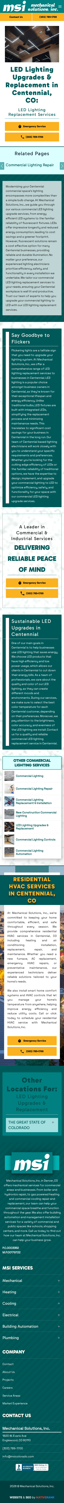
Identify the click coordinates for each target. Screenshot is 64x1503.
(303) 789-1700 (12, 1448)
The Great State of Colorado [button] (27, 1125)
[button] (60, 6)
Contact (8, 1364)
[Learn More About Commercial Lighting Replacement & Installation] (32, 801)
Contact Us (16, 17)
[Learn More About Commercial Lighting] (32, 776)
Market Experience (15, 1403)
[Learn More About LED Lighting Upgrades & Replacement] (32, 826)
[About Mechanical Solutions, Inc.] (32, 1162)
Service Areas (11, 1395)
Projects (8, 1380)
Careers (7, 1387)
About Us (8, 1372)
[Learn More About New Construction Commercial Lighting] (32, 814)
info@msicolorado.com (18, 1456)
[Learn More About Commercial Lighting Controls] (32, 839)
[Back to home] (30, 6)
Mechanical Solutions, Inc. (26, 1428)
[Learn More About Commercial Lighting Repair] (32, 788)
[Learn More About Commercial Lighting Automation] (32, 852)
